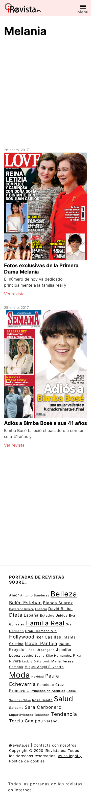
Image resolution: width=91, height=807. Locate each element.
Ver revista (14, 293)
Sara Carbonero (43, 707)
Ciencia (41, 609)
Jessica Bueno (33, 655)
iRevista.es (19, 745)
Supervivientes (21, 715)
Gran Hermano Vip (41, 631)
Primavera (19, 690)
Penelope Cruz (50, 685)
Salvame (16, 708)
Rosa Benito (42, 700)
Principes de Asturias (48, 691)
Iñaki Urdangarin (41, 650)
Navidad (37, 676)
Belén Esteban (25, 602)
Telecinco (42, 715)
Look (46, 661)
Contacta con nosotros (55, 745)
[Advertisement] (45, 91)
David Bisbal (60, 609)
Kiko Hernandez (59, 655)
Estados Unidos (54, 615)
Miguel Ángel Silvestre (44, 667)
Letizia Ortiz (31, 661)
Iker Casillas (48, 637)
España (31, 615)
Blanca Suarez (58, 602)
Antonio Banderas (34, 595)
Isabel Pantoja (41, 643)
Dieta (15, 615)
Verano (50, 721)
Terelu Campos (26, 720)
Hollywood (21, 637)
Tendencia (64, 714)
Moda (19, 674)
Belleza (64, 593)
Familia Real (45, 623)
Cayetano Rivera (21, 609)
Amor (14, 595)
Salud (63, 698)
